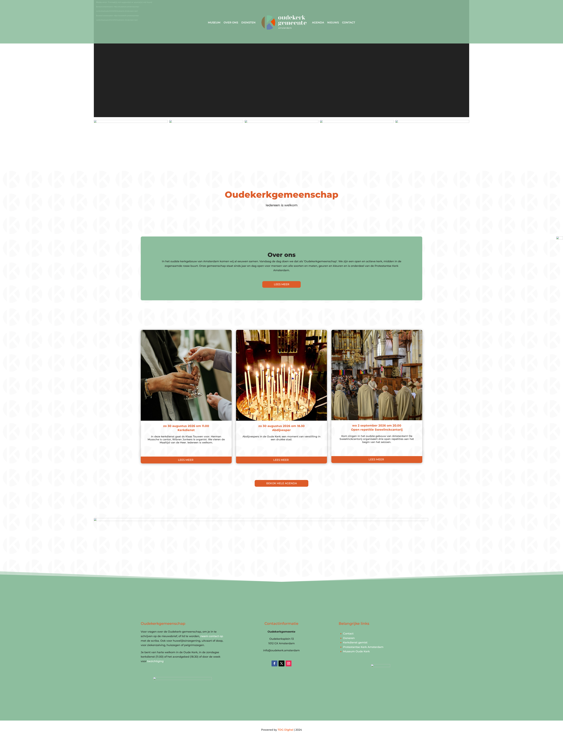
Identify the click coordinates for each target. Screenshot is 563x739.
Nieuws (333, 22)
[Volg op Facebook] (274, 663)
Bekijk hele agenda (281, 483)
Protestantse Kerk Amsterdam (363, 647)
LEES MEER (281, 284)
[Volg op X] (281, 663)
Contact (348, 22)
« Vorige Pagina (151, 470)
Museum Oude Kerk (356, 651)
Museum (214, 22)
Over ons (231, 22)
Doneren (349, 638)
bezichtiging (155, 661)
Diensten (248, 22)
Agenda (318, 22)
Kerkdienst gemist (355, 642)
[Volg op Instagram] (288, 663)
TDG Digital (285, 729)
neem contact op (211, 636)
